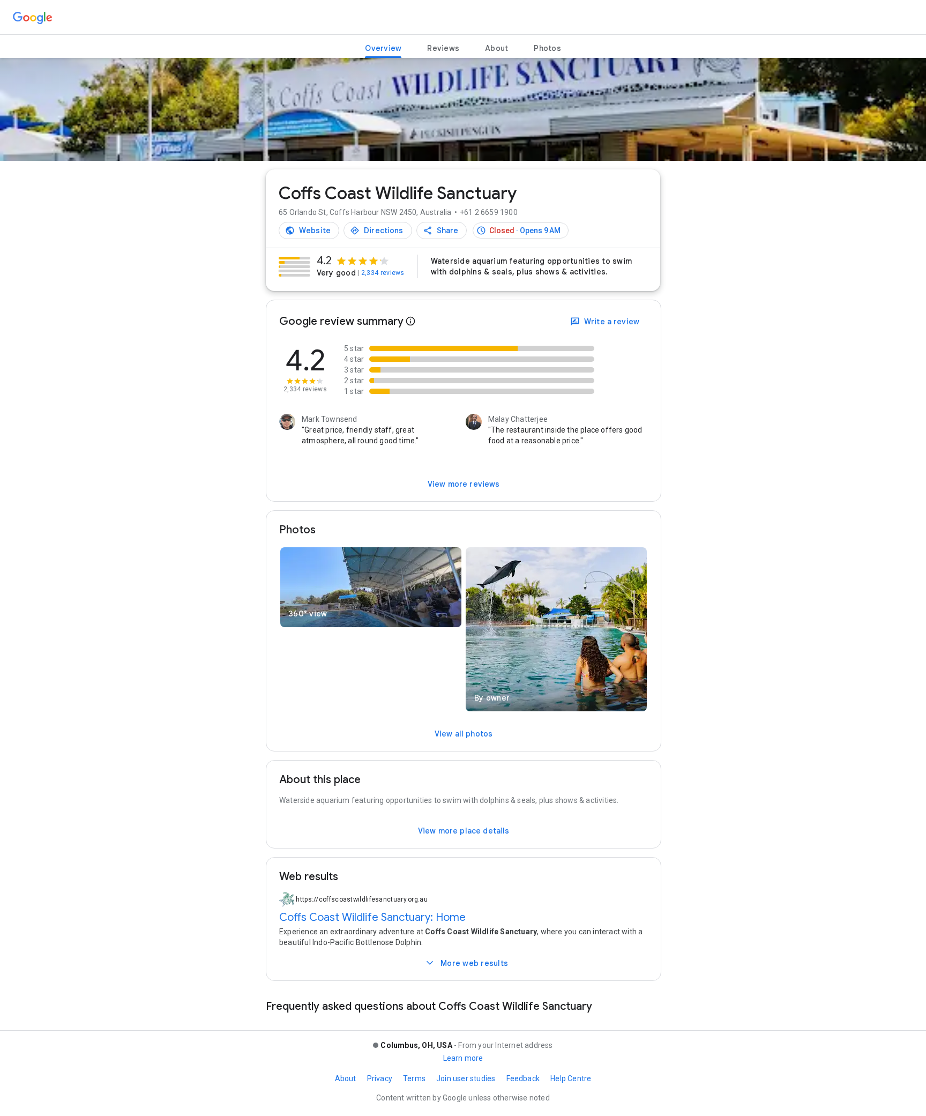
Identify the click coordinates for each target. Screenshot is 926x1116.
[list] (463, 114)
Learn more (463, 1058)
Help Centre (570, 1078)
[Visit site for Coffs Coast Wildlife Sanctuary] (309, 230)
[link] (341, 266)
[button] (521, 230)
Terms (414, 1078)
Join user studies (465, 1078)
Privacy (379, 1078)
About (345, 1078)
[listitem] (463, 109)
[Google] (33, 18)
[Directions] (377, 230)
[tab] (383, 48)
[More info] (410, 321)
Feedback (523, 1078)
